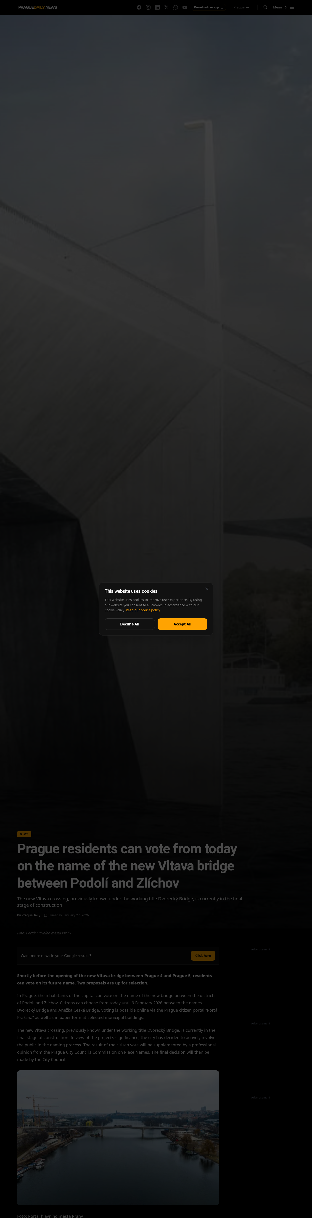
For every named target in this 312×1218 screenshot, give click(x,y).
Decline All (129, 624)
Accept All (182, 624)
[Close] (207, 588)
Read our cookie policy (143, 610)
